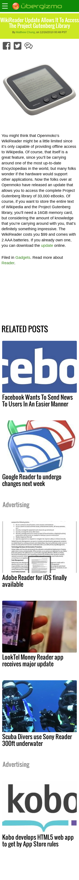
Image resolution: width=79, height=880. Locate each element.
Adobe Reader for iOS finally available (34, 580)
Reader (8, 263)
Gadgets (22, 257)
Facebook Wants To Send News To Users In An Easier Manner (37, 400)
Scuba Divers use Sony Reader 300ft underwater (37, 740)
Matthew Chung (25, 32)
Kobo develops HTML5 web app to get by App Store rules (38, 840)
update (47, 245)
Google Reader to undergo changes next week (31, 480)
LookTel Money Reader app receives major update (32, 660)
